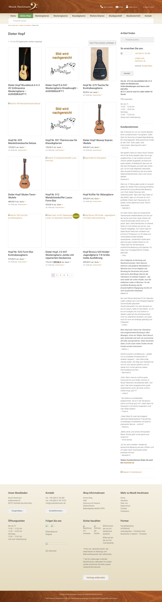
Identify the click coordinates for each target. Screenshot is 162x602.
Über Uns (124, 503)
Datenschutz (125, 506)
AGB (85, 500)
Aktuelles (124, 500)
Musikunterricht (133, 16)
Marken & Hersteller (25, 25)
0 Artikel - (148, 7)
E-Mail (121, 7)
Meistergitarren (42, 16)
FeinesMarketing (127, 526)
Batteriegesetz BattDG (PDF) (94, 508)
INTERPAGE (125, 529)
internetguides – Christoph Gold (133, 531)
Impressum (125, 511)
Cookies (124, 508)
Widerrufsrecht (88, 506)
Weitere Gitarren (97, 16)
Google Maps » (17, 511)
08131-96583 (108, 7)
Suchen (11, 20)
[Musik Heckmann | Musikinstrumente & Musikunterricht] (23, 6)
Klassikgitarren (79, 16)
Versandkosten (96, 95)
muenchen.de (128, 463)
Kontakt (148, 16)
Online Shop (25, 16)
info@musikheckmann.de (55, 503)
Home (13, 16)
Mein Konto (133, 7)
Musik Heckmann (13, 25)
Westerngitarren (60, 16)
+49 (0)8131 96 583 (142, 53)
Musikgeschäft (115, 16)
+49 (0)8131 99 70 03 (57, 500)
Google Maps (147, 66)
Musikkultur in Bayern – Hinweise (133, 534)
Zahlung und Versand (91, 503)
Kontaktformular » (56, 511)
